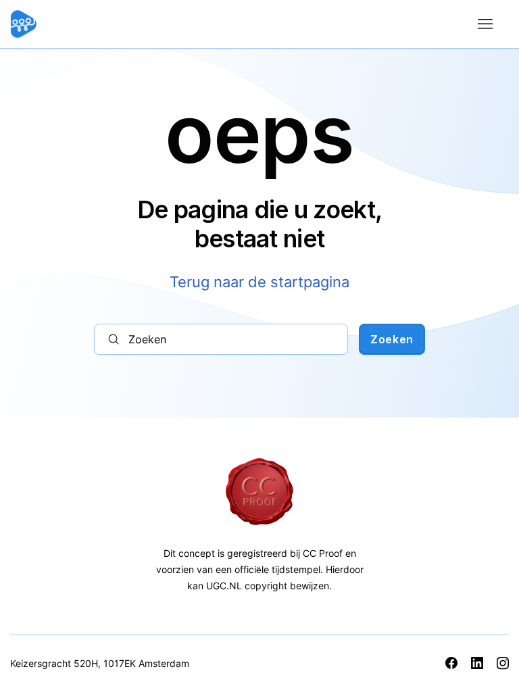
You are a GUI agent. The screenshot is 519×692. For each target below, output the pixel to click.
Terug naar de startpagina (259, 282)
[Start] (64, 24)
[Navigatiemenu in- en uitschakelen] (485, 24)
